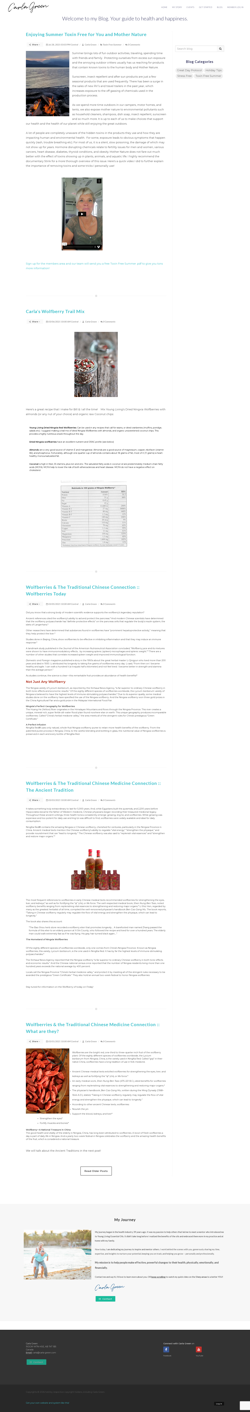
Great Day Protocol (189, 70)
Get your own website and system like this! (47, 1403)
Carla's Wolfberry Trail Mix (55, 311)
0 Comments (134, 44)
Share (35, 45)
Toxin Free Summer (112, 44)
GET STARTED (205, 7)
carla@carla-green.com (44, 1352)
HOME (164, 7)
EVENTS (190, 7)
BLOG (220, 7)
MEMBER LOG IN (235, 7)
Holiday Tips (214, 70)
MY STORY (177, 7)
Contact (107, 1299)
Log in (219, 1404)
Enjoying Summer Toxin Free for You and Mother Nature (86, 34)
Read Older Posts (96, 1171)
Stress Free (184, 76)
